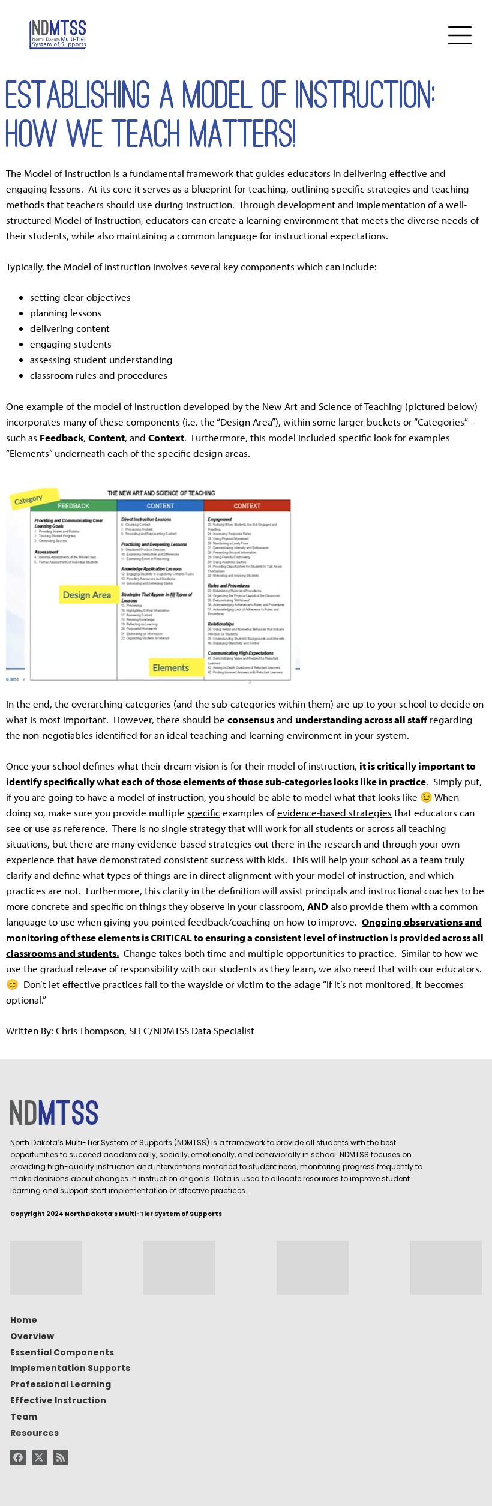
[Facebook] (18, 1457)
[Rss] (60, 1457)
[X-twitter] (39, 1457)
